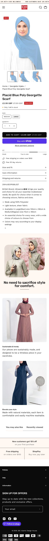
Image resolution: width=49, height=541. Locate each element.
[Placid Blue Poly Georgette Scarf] (12, 76)
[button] (40, 7)
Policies (5, 470)
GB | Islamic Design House (27, 531)
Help (4, 478)
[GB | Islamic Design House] (24, 7)
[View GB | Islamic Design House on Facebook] (9, 519)
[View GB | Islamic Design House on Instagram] (4, 519)
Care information (9, 173)
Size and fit (7, 167)
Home (4, 86)
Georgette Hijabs (17, 86)
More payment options (24, 145)
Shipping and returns (11, 178)
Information (6, 485)
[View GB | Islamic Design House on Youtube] (15, 519)
